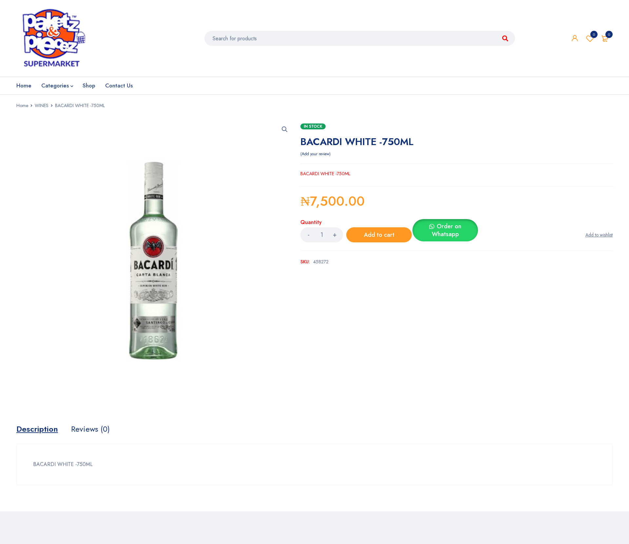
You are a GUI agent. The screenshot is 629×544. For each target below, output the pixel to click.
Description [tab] (37, 429)
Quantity (311, 222)
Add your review (315, 154)
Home (22, 105)
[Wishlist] (599, 235)
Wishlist (594, 34)
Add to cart (379, 235)
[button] (285, 129)
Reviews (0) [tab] (90, 429)
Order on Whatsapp (446, 230)
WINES (41, 105)
